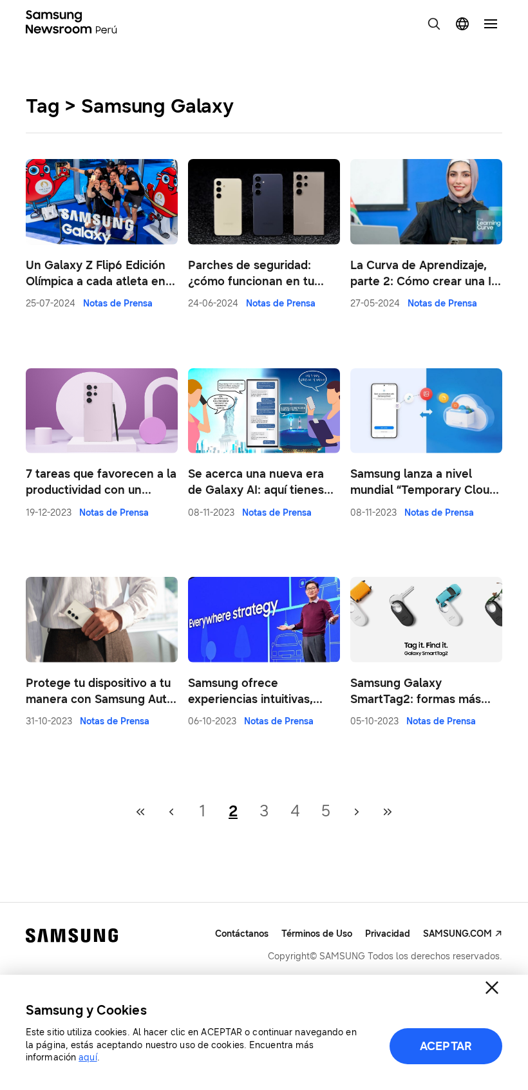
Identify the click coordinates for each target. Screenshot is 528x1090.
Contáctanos (242, 933)
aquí (88, 1057)
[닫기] (492, 987)
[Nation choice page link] (462, 23)
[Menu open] (490, 23)
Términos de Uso (316, 933)
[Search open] (434, 23)
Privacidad (387, 933)
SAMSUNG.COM (457, 933)
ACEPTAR (446, 1046)
